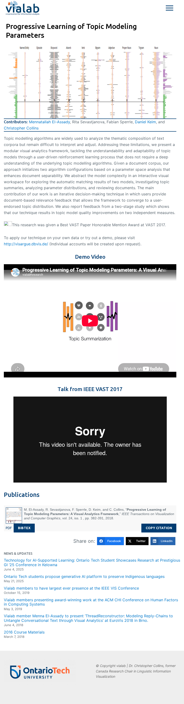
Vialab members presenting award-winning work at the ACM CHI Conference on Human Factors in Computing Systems (91, 602)
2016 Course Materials (24, 632)
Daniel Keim (145, 121)
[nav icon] (169, 8)
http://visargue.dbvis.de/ (26, 244)
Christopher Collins (21, 128)
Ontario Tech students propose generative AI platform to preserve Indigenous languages (84, 576)
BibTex (24, 528)
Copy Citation (159, 528)
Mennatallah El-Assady (49, 121)
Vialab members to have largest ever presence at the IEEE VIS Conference (71, 588)
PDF (9, 528)
